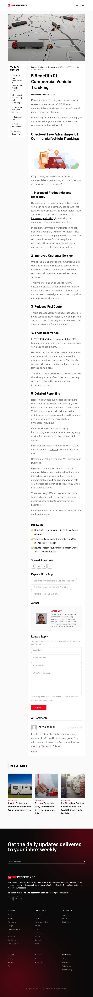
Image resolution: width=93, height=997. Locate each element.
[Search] (77, 5)
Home (33, 67)
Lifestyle (12, 955)
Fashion (10, 962)
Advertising (12, 922)
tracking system (60, 479)
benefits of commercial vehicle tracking (54, 580)
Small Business (13, 944)
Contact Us (66, 962)
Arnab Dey (56, 610)
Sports (37, 936)
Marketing (11, 936)
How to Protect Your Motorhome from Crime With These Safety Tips (19, 806)
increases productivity (43, 218)
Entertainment (41, 911)
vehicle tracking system (46, 593)
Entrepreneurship (14, 929)
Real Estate (12, 940)
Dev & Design (66, 922)
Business (41, 67)
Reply (34, 751)
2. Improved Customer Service (16, 109)
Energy (10, 926)
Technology (67, 911)
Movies (37, 926)
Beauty (10, 959)
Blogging (65, 918)
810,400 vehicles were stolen (55, 338)
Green (10, 933)
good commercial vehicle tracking (51, 587)
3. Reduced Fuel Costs (16, 118)
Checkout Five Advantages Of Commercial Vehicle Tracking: (16, 82)
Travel (37, 944)
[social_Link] (10, 898)
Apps (64, 915)
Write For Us (66, 966)
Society (38, 955)
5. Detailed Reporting (16, 132)
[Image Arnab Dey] (41, 618)
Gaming (37, 918)
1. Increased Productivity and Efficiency (16, 99)
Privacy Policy (67, 970)
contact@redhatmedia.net (59, 892)
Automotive (53, 67)
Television (38, 940)
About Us (65, 959)
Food (9, 966)
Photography (39, 933)
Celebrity (38, 915)
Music (37, 929)
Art (36, 959)
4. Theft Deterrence (16, 125)
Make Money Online (41, 922)
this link (54, 449)
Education (38, 962)
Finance (10, 918)
